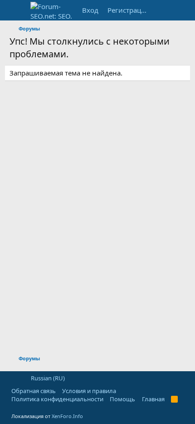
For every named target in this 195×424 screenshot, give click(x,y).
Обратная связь (33, 391)
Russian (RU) (47, 378)
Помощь (122, 399)
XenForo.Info (67, 416)
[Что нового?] (162, 10)
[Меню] (17, 10)
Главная (153, 399)
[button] (14, 378)
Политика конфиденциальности (57, 399)
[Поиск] (179, 10)
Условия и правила (89, 391)
